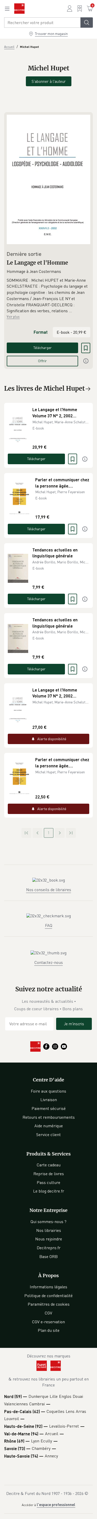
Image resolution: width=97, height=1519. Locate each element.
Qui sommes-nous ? (48, 1221)
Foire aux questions (48, 1091)
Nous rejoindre (48, 1238)
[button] (48, 295)
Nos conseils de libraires (48, 889)
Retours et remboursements (49, 1117)
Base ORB (48, 1256)
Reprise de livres (48, 1173)
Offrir (42, 361)
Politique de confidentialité (48, 1295)
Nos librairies (48, 1230)
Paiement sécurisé (49, 1108)
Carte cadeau (49, 1164)
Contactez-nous (48, 962)
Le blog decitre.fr (48, 1191)
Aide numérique (48, 1125)
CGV (48, 1313)
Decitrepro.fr (49, 1247)
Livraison (48, 1099)
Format (41, 332)
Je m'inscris (74, 1023)
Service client (48, 1134)
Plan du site (48, 1330)
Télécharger (42, 347)
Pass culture (48, 1182)
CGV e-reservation (48, 1321)
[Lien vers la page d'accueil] (19, 8)
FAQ (48, 925)
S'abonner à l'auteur (49, 81)
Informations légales (48, 1286)
